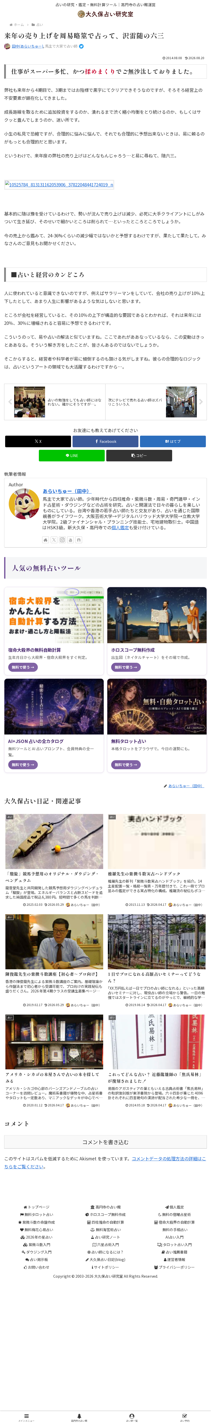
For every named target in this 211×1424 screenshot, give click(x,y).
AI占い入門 (174, 1237)
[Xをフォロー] (54, 539)
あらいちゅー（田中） (67, 490)
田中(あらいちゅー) (27, 46)
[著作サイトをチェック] (45, 539)
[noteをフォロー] (78, 539)
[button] (139, 455)
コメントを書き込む (105, 1142)
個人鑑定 (120, 527)
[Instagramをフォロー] (62, 539)
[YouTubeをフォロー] (70, 539)
